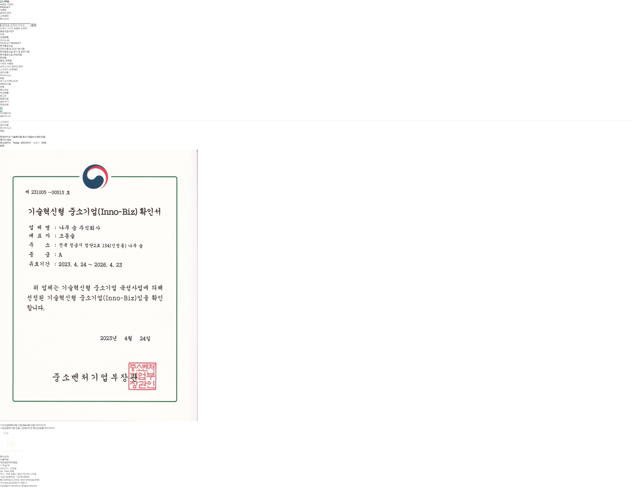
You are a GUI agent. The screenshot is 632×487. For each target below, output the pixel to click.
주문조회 (4, 104)
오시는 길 (4, 40)
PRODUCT (5, 7)
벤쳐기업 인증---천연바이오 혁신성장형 (25, 428)
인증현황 (4, 37)
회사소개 (4, 18)
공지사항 (4, 72)
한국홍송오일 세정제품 (11, 54)
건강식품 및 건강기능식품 (12, 48)
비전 (2, 34)
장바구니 (4, 101)
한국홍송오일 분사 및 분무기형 (14, 51)
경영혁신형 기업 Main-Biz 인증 (20, 425)
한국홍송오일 (6, 45)
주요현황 (4, 92)
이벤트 (3, 10)
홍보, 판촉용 (6, 60)
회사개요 (4, 89)
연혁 (2, 86)
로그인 (3, 95)
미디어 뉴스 (5, 75)
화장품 (3, 57)
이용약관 (4, 459)
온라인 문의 (5, 13)
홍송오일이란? (7, 31)
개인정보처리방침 (8, 462)
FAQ (2, 78)
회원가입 (4, 98)
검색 (33, 25)
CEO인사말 (5, 84)
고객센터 (4, 15)
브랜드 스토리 (6, 4)
